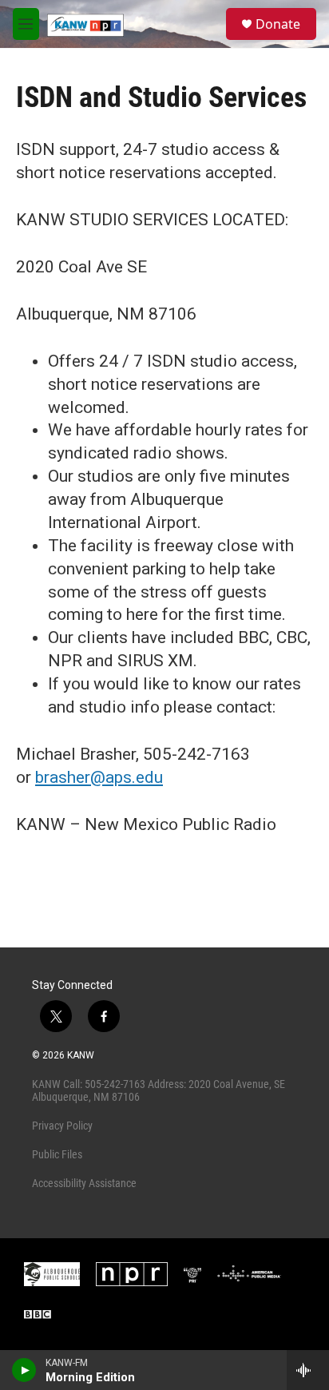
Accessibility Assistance (84, 1183)
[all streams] (308, 1370)
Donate (278, 24)
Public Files (57, 1154)
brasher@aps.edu (99, 777)
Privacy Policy (62, 1125)
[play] (24, 1370)
